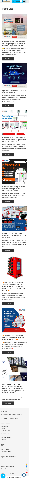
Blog (2, 445)
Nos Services (4, 426)
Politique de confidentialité (7, 466)
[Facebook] (27, 466)
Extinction (3, 454)
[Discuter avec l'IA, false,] (3, 476)
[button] (8, 58)
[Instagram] (27, 464)
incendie (8, 454)
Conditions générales (6, 464)
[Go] (21, 1)
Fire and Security (6, 2)
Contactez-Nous (5, 433)
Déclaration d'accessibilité (7, 469)
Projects (3, 428)
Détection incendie (6, 451)
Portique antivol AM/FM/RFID (8, 456)
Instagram (3, 441)
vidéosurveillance (5, 457)
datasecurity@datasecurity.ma (9, 421)
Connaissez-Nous (5, 430)
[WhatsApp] (27, 468)
